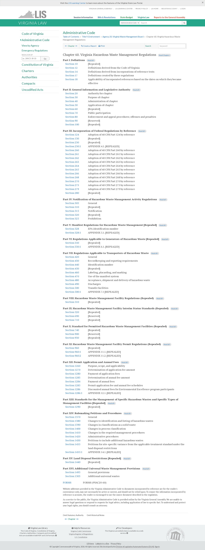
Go (45, 59)
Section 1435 (72, 444)
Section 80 (71, 116)
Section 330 (72, 242)
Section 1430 (72, 440)
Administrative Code (36, 40)
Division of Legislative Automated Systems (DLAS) (135, 547)
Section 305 (72, 203)
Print (102, 46)
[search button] (184, 23)
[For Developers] (127, 533)
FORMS (67, 482)
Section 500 (72, 287)
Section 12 (71, 67)
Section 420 (72, 256)
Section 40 (71, 101)
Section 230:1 (73, 146)
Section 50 (71, 105)
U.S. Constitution (81, 537)
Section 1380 (72, 420)
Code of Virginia (32, 33)
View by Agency (30, 45)
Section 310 (72, 207)
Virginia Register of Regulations (81, 534)
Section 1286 (72, 389)
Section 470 (72, 276)
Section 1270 (72, 369)
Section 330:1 (73, 246)
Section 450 (72, 268)
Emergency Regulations (35, 50)
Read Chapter (164, 55)
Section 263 (72, 161)
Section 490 (72, 284)
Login (182, 8)
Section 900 (72, 334)
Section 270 (72, 181)
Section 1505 (72, 476)
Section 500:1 (73, 291)
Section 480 (72, 280)
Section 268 (72, 177)
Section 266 (72, 173)
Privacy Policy (142, 8)
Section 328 (72, 228)
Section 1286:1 (73, 393)
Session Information (83, 17)
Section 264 (72, 165)
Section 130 (72, 138)
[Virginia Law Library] (56, 535)
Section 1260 (72, 365)
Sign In (157, 547)
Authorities (29, 77)
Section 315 (72, 210)
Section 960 (72, 347)
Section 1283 (72, 377)
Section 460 (72, 272)
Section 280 (72, 193)
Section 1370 (72, 417)
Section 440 (72, 264)
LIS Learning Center (77, 3)
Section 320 (72, 214)
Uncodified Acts (32, 89)
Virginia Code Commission (81, 531)
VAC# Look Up (27, 55)
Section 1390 (72, 424)
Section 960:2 (73, 355)
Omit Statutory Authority (73, 515)
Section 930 (72, 337)
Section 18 (71, 79)
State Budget (126, 17)
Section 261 (72, 154)
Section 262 (72, 158)
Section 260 (72, 150)
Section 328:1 (73, 232)
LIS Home (90, 544)
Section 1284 (72, 381)
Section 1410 (72, 432)
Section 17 (71, 75)
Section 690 (72, 316)
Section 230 (72, 142)
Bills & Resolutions (106, 17)
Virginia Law (143, 17)
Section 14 (71, 71)
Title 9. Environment (91, 37)
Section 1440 (72, 462)
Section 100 (72, 124)
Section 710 (72, 320)
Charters (28, 71)
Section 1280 (72, 373)
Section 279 (72, 189)
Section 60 (71, 109)
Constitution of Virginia (37, 64)
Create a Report (89, 46)
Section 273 (72, 185)
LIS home (155, 8)
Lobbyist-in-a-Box (102, 544)
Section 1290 (72, 406)
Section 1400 (72, 428)
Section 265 (72, 169)
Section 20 (71, 93)
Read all (91, 60)
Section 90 (71, 120)
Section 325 (72, 218)
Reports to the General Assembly (169, 17)
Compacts (28, 83)
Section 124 (72, 134)
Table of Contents (71, 37)
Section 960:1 (73, 351)
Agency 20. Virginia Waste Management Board (123, 37)
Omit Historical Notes (95, 515)
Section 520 (72, 312)
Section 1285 (72, 385)
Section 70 (71, 112)
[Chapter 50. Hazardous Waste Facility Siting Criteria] (66, 46)
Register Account (169, 8)
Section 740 (72, 330)
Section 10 (71, 63)
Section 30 (71, 97)
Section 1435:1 (73, 452)
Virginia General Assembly (100, 8)
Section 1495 (72, 472)
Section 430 (72, 260)
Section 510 (72, 302)
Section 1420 (72, 436)
